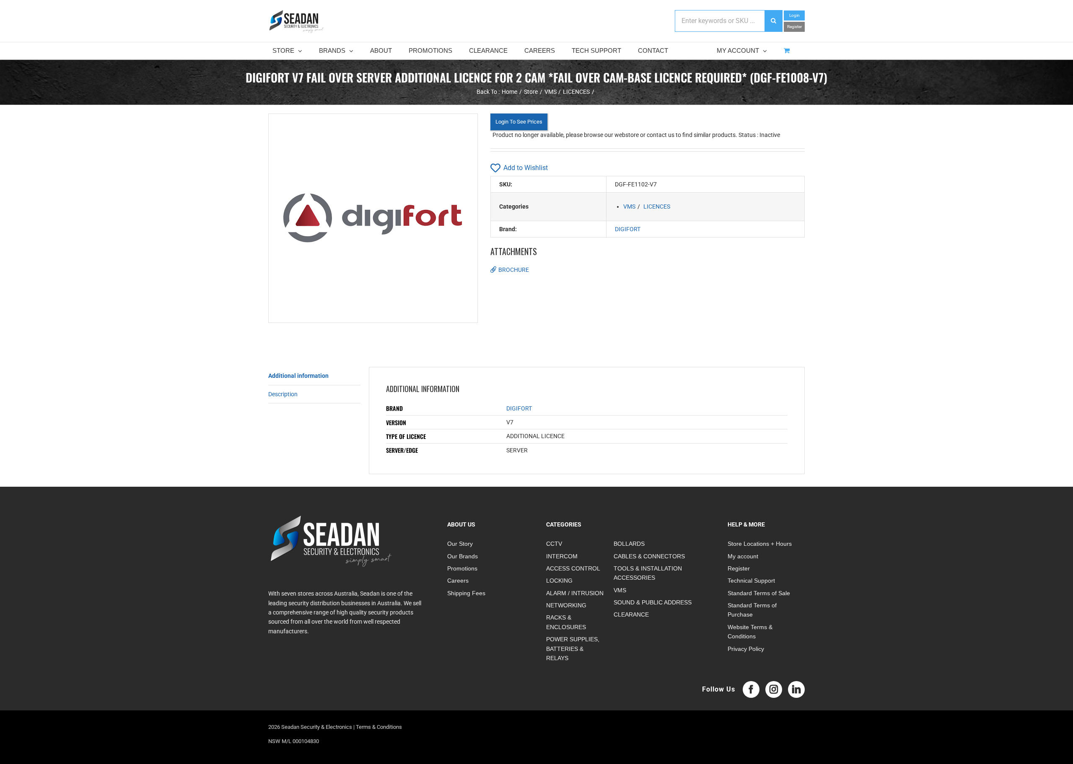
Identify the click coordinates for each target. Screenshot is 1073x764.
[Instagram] (773, 689)
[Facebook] (751, 689)
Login (794, 15)
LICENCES (656, 206)
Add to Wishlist (525, 168)
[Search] (773, 20)
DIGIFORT (627, 229)
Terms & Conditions (379, 727)
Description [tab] (283, 394)
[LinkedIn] (796, 689)
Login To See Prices (518, 122)
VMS (629, 206)
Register (794, 26)
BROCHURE (513, 269)
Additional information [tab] (298, 375)
